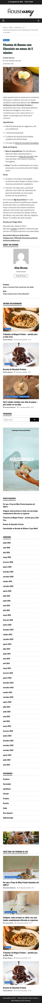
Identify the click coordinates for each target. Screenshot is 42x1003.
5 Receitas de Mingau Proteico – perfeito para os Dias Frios (20, 335)
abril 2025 (6, 610)
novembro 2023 (8, 687)
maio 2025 (6, 605)
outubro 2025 (7, 581)
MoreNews (15, 1000)
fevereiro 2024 (8, 673)
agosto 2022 (7, 755)
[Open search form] (38, 21)
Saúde (5, 808)
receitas (14, 229)
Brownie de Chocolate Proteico (14, 369)
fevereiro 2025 (8, 620)
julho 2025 (6, 596)
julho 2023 (6, 707)
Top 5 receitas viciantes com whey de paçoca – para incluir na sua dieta (20, 403)
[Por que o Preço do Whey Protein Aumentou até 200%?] (21, 868)
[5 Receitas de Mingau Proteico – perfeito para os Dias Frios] (21, 319)
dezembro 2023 (8, 682)
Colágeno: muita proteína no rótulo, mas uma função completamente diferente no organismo (20, 512)
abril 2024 (6, 663)
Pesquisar (7, 413)
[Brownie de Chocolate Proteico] (21, 355)
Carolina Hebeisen (10, 407)
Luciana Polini (9, 923)
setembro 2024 (8, 639)
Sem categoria (8, 813)
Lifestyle (6, 793)
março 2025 (7, 615)
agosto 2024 (7, 644)
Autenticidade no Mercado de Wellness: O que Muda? (20, 528)
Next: (16, 292)
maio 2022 (6, 764)
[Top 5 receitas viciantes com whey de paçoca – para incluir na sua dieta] (21, 387)
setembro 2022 (8, 750)
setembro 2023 (8, 697)
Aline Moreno (9, 58)
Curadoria (6, 779)
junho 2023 (6, 711)
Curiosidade (7, 784)
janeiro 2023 (7, 735)
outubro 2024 (7, 634)
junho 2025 (6, 600)
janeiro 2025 (7, 624)
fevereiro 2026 (8, 562)
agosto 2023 (7, 702)
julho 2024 (6, 649)
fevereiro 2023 (8, 731)
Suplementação (24, 396)
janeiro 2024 (7, 678)
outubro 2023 (7, 692)
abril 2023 (6, 721)
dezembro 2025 (8, 571)
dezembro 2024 (8, 629)
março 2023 (7, 726)
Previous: (18, 285)
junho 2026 (7, 542)
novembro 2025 (8, 576)
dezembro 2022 (8, 740)
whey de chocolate (26, 156)
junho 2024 (6, 653)
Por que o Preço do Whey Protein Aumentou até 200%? (21, 883)
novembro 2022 (8, 745)
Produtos (8, 396)
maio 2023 (6, 716)
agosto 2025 (7, 591)
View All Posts (21, 276)
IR (34, 420)
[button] (3, 20)
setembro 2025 (8, 586)
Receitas (6, 40)
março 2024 (7, 668)
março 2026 (7, 557)
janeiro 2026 (7, 567)
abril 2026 (6, 552)
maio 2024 (6, 658)
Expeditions (7, 789)
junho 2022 (6, 760)
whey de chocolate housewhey (27, 143)
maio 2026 (6, 547)
